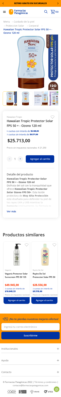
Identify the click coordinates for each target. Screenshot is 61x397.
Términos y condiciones (45, 382)
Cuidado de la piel (24, 21)
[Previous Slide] (3, 3)
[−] (9, 159)
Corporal (34, 25)
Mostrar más (11, 212)
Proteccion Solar (15, 25)
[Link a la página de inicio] (7, 22)
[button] (46, 12)
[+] (20, 159)
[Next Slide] (58, 3)
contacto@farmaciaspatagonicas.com (30, 385)
